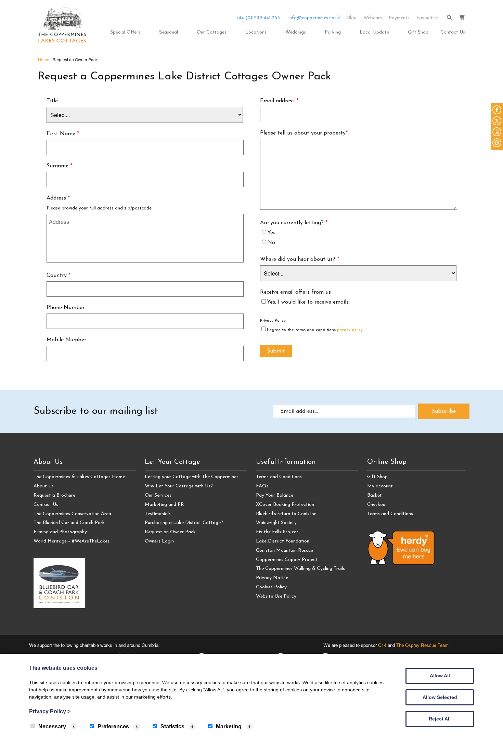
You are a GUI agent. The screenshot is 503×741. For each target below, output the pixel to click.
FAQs (262, 486)
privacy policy (350, 330)
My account (380, 486)
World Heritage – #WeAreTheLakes (71, 541)
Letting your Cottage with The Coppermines (191, 477)
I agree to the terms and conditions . (315, 330)
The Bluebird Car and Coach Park (69, 522)
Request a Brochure (54, 495)
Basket (374, 495)
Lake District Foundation (282, 541)
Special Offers (125, 32)
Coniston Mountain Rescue (284, 550)
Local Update (374, 32)
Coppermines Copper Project (287, 559)
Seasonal (168, 32)
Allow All (440, 675)
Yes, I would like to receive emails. (308, 302)
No (271, 242)
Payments (399, 18)
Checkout (377, 504)
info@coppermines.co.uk (314, 18)
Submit (276, 351)
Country (58, 275)
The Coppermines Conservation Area (72, 513)
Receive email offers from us (295, 292)
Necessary (52, 726)
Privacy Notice (272, 577)
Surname (59, 166)
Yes (271, 232)
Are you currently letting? (293, 223)
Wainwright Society (276, 522)
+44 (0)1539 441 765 (258, 18)
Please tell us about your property (304, 133)
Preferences (113, 726)
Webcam (372, 18)
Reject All (440, 718)
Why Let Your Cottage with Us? (179, 486)
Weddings (295, 32)
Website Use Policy (276, 596)
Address (58, 198)
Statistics (172, 726)
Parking (333, 32)
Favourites (427, 18)
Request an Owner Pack (170, 532)
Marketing (229, 726)
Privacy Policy (273, 321)
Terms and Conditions (279, 477)
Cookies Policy (271, 587)
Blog (352, 18)
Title (52, 101)
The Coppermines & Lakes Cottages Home (79, 477)
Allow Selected (440, 697)
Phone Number (66, 307)
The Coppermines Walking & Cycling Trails (300, 568)
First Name (63, 134)
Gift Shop (418, 32)
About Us (44, 486)
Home (43, 59)
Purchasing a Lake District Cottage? (184, 522)
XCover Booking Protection (285, 504)
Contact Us (452, 32)
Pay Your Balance (274, 495)
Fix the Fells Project (277, 532)
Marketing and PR (164, 504)
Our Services (158, 495)
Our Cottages (212, 32)
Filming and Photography (60, 532)
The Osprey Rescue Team (422, 645)
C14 (382, 645)
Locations (256, 32)
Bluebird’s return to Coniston (286, 513)
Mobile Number (66, 340)
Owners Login (159, 541)
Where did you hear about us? (299, 259)
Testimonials (158, 513)
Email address (279, 101)
